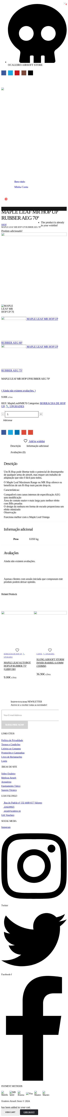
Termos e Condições (10, 744)
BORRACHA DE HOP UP (13, 654)
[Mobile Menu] (4, 80)
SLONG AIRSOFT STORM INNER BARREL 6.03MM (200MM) (50, 663)
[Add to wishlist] (17, 650)
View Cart (10, 1112)
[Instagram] (23, 72)
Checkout (29, 1112)
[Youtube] (17, 72)
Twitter (10, 432)
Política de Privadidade (12, 740)
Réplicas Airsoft (8, 777)
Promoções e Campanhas (12, 752)
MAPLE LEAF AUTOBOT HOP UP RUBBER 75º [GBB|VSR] (17, 666)
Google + (23, 432)
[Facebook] (3, 72)
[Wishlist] (2, 193)
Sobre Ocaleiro (8, 773)
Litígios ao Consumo (11, 748)
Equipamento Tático (10, 786)
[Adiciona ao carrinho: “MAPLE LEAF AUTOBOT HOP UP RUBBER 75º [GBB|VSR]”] (29, 608)
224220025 (8, 806)
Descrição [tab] (15, 446)
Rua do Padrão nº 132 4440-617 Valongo (22, 802)
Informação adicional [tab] (38, 446)
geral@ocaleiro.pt (12, 811)
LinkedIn (17, 432)
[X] (10, 72)
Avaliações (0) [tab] (17, 452)
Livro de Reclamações (11, 757)
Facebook (3, 432)
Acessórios (6, 782)
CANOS (39, 654)
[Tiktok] (30, 72)
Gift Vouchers (7, 815)
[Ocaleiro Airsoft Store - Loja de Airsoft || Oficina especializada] (34, 127)
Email (30, 432)
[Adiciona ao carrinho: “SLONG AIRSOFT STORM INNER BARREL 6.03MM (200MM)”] (61, 608)
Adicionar (7, 420)
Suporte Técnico (9, 790)
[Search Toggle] (3, 172)
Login (4, 761)
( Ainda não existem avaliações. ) (18, 390)
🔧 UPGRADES (15, 406)
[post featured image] (17, 613)
